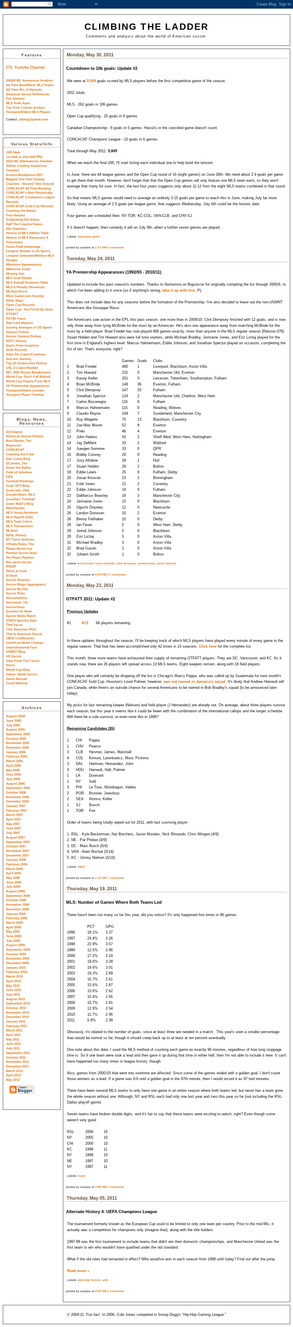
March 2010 (14, 976)
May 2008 (13, 877)
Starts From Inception (22, 345)
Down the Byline (18, 467)
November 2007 (17, 851)
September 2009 (18, 949)
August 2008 (15, 891)
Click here (208, 646)
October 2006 (16, 792)
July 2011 (13, 1048)
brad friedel (86, 563)
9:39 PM (100, 574)
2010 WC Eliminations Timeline (29, 161)
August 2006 (15, 783)
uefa (105, 1279)
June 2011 (13, 1043)
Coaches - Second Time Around (30, 183)
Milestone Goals (18, 269)
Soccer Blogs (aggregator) (26, 584)
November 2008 (17, 904)
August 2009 (15, 945)
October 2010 (16, 1008)
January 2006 (16, 752)
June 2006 (13, 774)
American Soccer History (24, 436)
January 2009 (16, 913)
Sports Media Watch (21, 616)
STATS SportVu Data (21, 620)
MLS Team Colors (19, 521)
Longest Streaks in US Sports (28, 251)
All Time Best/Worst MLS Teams (30, 85)
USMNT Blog (15, 651)
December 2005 (17, 747)
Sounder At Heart (19, 611)
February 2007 (16, 810)
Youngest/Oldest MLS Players (28, 112)
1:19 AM (100, 877)
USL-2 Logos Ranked (22, 367)
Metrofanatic (15, 508)
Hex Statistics (16, 228)
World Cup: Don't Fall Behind (28, 376)
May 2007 (13, 824)
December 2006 (17, 801)
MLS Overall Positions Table (27, 282)
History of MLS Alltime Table (27, 233)
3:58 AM (100, 1186)
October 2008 (16, 900)
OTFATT (12, 314)
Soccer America (17, 580)
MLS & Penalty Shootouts (25, 287)
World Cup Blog (18, 669)
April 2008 (13, 873)
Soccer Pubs (15, 593)
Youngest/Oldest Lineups (25, 390)
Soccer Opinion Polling (23, 336)
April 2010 (13, 981)
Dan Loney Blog (18, 458)
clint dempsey (126, 563)
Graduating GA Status (22, 219)
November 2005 (17, 743)
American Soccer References (27, 94)
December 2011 (17, 1066)
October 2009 (16, 954)
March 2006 (14, 761)
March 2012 (14, 1071)
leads (81, 1175)
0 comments (115, 247)
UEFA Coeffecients (20, 638)
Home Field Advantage (23, 246)
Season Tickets (17, 332)
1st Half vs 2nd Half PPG (24, 157)
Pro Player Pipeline (20, 557)
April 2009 (13, 927)
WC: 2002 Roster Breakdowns (28, 372)
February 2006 (16, 756)
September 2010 (18, 1003)
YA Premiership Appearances (28, 385)
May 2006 (13, 770)
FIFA (9, 476)
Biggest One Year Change (25, 179)
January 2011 (15, 1021)
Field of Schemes (19, 472)
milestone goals (89, 236)
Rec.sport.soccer (18, 562)
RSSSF (11, 566)
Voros (10, 665)
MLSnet (11, 530)
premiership (146, 563)
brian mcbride (105, 563)
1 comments (115, 877)
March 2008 (14, 869)
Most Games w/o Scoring (25, 296)
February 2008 (16, 864)
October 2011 (16, 1057)
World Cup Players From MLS (28, 381)
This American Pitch (21, 629)
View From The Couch (22, 660)
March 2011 (14, 1030)
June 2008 (13, 882)
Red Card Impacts (19, 323)
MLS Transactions (19, 526)
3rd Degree (14, 432)
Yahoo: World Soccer (21, 674)
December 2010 (17, 1017)
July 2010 (13, 994)
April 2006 (13, 765)
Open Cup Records (20, 304)
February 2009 (16, 918)
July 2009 (13, 940)
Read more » (78, 1271)
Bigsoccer (13, 445)
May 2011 (12, 1039)
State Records (16, 349)
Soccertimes (15, 607)
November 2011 (17, 1061)
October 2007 (16, 846)
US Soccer (13, 656)
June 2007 (13, 828)
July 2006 (13, 779)
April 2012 (13, 1075)
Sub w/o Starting (18, 359)
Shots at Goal (16, 571)
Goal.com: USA (17, 490)
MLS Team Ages (18, 103)
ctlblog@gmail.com (33, 119)
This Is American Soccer (24, 634)
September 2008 (18, 895)
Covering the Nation (21, 210)
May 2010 (13, 985)
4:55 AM (100, 1291)
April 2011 (13, 1035)
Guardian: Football (20, 499)
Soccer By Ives (17, 589)
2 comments (115, 1186)
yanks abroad (166, 563)
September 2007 (18, 842)
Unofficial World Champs (25, 642)
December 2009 (17, 963)
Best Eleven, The (18, 440)
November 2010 (17, 1012)
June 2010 (13, 990)
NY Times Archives (20, 539)
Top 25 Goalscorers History (26, 363)
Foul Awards (15, 215)
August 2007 (15, 837)
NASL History (16, 535)
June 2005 (13, 720)
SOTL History (16, 341)
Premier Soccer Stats (21, 553)
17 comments (116, 574)
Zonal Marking (16, 683)
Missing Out (15, 273)
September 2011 (18, 1053)
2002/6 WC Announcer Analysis (29, 80)
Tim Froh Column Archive (25, 107)
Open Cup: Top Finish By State (29, 309)
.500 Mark (13, 152)
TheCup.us (14, 624)
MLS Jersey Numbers (22, 512)
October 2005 (16, 738)
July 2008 (13, 886)
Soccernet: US (16, 602)
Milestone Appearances (23, 264)
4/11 (85, 623)
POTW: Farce (16, 318)
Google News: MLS (20, 494)
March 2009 (14, 922)
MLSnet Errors (16, 291)
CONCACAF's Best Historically (29, 192)
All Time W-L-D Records (24, 89)
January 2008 (16, 859)
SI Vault (11, 575)
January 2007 (16, 806)
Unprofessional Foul (21, 647)
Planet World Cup (19, 548)
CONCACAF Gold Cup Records (29, 206)
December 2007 (17, 855)
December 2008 (17, 909)
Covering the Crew (20, 454)
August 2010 (15, 999)
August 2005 (15, 729)
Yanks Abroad (16, 679)
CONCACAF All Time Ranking (28, 188)
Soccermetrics (16, 598)
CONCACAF (15, 449)
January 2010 (16, 967)
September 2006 (18, 788)
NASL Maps (14, 300)
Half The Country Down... (25, 224)
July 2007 (13, 832)
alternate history (89, 1279)
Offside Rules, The (20, 544)
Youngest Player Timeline (25, 394)
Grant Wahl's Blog (19, 503)
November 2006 (17, 797)
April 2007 (13, 819)
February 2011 (16, 1026)
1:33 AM (100, 247)
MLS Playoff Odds (19, 517)
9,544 (91, 81)
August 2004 (15, 716)
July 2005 (13, 725)
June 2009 (13, 936)
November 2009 (17, 958)
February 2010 (16, 972)
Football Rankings (20, 481)
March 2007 (14, 814)
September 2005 (18, 734)
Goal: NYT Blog (17, 485)
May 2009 (13, 931)
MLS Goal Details (19, 278)
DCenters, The (16, 463)
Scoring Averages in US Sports (29, 327)
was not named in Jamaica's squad (194, 681)
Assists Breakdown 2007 (24, 175)
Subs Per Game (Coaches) (25, 354)
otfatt (81, 866)
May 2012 (13, 1079)
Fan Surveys (15, 98)
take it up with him (178, 290)
